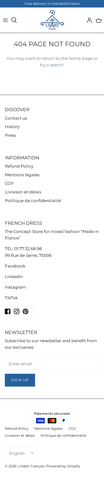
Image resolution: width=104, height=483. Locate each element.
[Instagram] (16, 311)
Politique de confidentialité (33, 200)
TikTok (11, 297)
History (12, 126)
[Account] (88, 20)
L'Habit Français (31, 466)
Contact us (16, 118)
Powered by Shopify (63, 466)
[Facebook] (7, 311)
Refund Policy (19, 166)
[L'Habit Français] (52, 20)
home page (80, 58)
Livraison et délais (23, 192)
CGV (9, 183)
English (16, 453)
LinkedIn (14, 276)
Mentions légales (22, 174)
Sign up (20, 380)
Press (10, 135)
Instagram (15, 287)
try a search (51, 64)
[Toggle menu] (5, 20)
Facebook (15, 266)
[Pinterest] (25, 311)
